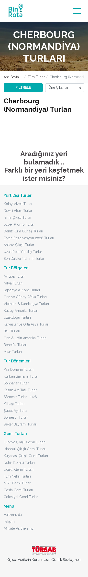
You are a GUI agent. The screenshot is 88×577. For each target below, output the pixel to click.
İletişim (9, 521)
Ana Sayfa (11, 77)
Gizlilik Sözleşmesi (66, 560)
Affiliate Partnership (18, 528)
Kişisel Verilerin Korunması (28, 560)
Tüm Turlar (36, 77)
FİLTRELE (23, 87)
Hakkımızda (13, 515)
